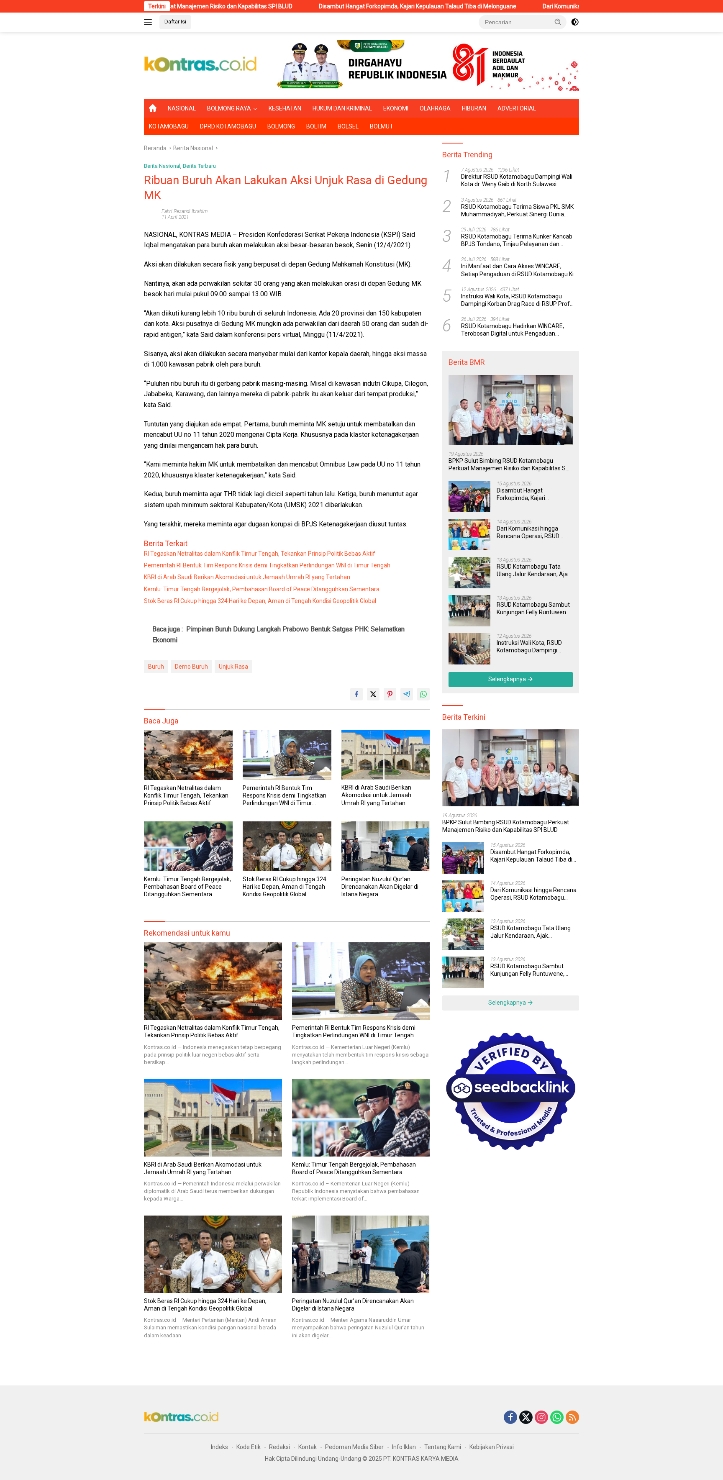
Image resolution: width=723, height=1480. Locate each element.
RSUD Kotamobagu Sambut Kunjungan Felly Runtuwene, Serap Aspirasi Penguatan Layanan (534, 608)
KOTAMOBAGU (169, 126)
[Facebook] (510, 1418)
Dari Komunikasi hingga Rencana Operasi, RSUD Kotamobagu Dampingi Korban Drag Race (528, 532)
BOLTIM (316, 126)
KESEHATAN (285, 108)
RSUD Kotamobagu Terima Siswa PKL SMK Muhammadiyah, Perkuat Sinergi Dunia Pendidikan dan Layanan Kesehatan (517, 210)
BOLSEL (348, 126)
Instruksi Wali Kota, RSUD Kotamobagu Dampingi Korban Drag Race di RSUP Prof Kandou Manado (515, 300)
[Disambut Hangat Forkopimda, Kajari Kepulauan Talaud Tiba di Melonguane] (469, 496)
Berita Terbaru (199, 166)
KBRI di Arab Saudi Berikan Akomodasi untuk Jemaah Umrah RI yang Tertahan (247, 577)
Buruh (156, 666)
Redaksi (279, 1447)
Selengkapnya (507, 679)
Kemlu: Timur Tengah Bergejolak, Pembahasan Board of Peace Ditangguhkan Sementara (261, 589)
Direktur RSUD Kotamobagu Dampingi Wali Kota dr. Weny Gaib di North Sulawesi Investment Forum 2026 (516, 180)
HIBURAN (474, 108)
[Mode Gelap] (575, 22)
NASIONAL (182, 108)
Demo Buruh (191, 666)
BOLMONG (281, 126)
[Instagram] (541, 1418)
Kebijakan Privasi (491, 1447)
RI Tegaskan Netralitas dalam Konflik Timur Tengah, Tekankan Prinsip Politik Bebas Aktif (259, 553)
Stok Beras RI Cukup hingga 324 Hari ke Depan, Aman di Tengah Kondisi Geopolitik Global (260, 601)
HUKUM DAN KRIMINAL (342, 108)
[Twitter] (526, 1418)
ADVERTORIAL (516, 108)
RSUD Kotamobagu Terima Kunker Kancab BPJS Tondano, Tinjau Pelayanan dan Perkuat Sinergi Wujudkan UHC (516, 240)
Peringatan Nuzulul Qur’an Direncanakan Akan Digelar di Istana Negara (379, 887)
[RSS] (572, 1418)
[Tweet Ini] (373, 694)
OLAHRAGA (435, 108)
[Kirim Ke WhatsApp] (423, 694)
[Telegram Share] (406, 694)
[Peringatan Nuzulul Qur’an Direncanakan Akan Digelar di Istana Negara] (385, 846)
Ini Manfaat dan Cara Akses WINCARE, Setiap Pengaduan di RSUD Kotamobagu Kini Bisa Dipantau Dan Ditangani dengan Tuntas (519, 270)
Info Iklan (404, 1447)
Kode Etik (248, 1447)
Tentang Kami (442, 1447)
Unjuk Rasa (233, 666)
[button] (558, 21)
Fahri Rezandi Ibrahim (185, 211)
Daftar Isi (175, 21)
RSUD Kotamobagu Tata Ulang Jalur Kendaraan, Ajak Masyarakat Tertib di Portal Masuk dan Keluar (534, 570)
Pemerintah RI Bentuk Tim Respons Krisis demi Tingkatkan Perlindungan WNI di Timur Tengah (267, 565)
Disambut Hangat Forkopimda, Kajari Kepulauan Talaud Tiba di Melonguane (337, 6)
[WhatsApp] (557, 1418)
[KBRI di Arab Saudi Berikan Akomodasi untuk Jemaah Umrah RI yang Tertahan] (385, 755)
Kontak (307, 1447)
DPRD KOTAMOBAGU (228, 126)
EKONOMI (395, 108)
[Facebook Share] (356, 694)
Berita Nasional (162, 166)
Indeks (219, 1447)
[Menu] (149, 22)
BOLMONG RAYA (229, 108)
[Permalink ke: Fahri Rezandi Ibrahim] (150, 213)
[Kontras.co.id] (201, 65)
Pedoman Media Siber (354, 1447)
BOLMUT (381, 126)
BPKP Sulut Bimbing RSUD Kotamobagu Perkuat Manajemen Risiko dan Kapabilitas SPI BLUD (510, 464)
